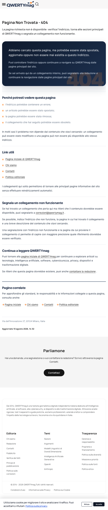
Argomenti (49, 443)
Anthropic (48, 469)
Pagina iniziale (13, 304)
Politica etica (88, 469)
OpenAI (47, 464)
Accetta (99, 504)
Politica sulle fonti (90, 464)
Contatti (9, 171)
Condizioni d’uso (18, 490)
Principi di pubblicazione (12, 464)
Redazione (11, 443)
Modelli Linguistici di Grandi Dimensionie (53, 450)
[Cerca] (37, 4)
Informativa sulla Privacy (39, 490)
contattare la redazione (82, 271)
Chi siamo (11, 165)
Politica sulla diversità (91, 454)
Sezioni (47, 438)
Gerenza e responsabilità (88, 440)
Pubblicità (10, 453)
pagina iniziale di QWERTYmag (38, 256)
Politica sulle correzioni (12, 472)
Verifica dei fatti (13, 458)
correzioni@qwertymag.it (50, 212)
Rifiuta (86, 504)
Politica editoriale (15, 177)
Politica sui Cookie (62, 490)
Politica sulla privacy (36, 506)
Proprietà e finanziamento (88, 448)
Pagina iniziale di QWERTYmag (22, 159)
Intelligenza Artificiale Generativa (53, 458)
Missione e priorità (90, 459)
